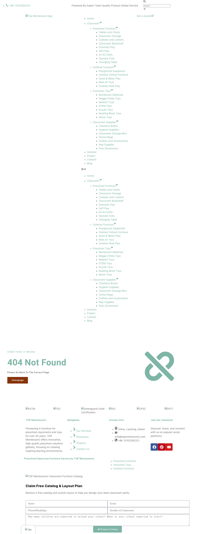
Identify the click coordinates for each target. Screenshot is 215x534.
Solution (92, 152)
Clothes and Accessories (113, 140)
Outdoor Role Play (109, 86)
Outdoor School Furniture (113, 74)
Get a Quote (144, 16)
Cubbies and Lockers (111, 39)
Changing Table (108, 62)
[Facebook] (154, 447)
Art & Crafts (106, 54)
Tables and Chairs (109, 32)
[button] (179, 2)
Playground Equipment (112, 71)
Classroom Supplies (104, 122)
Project (91, 155)
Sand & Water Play (110, 78)
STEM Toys (105, 105)
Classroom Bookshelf (111, 43)
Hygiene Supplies (109, 129)
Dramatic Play (107, 47)
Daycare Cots (107, 58)
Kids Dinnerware (108, 148)
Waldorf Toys (106, 102)
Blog (89, 163)
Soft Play (104, 51)
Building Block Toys (110, 113)
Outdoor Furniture (103, 67)
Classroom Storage (110, 36)
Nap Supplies (106, 144)
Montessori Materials (111, 94)
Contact (91, 159)
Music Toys (105, 117)
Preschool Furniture (104, 28)
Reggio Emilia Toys (110, 98)
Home (90, 18)
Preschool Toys (102, 91)
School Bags (106, 137)
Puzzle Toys (106, 109)
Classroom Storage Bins (113, 133)
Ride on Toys (106, 82)
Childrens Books (108, 126)
